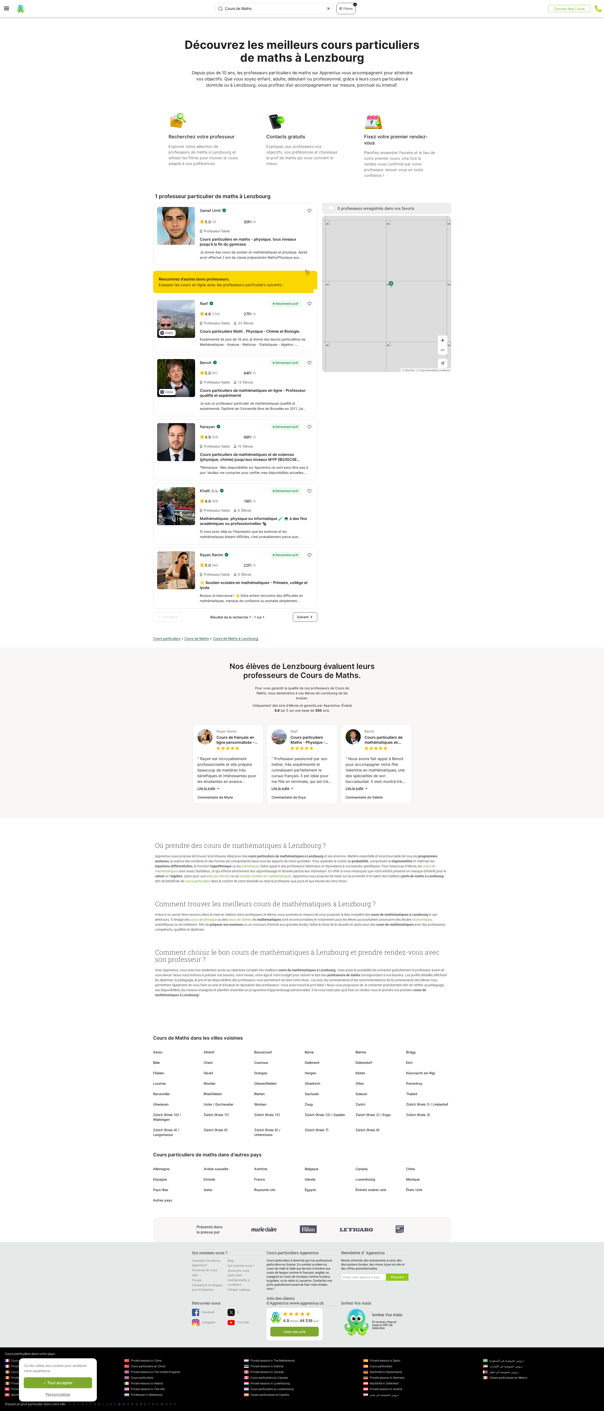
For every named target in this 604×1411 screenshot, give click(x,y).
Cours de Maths (196, 638)
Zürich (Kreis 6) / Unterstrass (267, 1132)
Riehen (259, 1094)
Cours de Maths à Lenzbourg (235, 638)
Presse (196, 1280)
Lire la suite (206, 788)
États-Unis (414, 1190)
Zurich (360, 1104)
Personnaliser (58, 1394)
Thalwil (411, 1094)
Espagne (160, 1179)
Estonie (209, 1179)
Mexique (413, 1179)
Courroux (261, 1063)
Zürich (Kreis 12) (267, 1115)
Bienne (361, 1052)
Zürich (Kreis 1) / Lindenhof (427, 1104)
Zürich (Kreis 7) (316, 1130)
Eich (409, 1063)
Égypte (310, 1190)
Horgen (310, 1073)
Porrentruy (414, 1083)
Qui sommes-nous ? (241, 1265)
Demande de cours (204, 1270)
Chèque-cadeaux (239, 1289)
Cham (208, 1063)
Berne (309, 1052)
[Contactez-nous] (598, 8)
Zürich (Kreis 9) (367, 1130)
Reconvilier (161, 1094)
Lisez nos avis (294, 1332)
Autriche (260, 1169)
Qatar (208, 1190)
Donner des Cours (569, 8)
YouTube (243, 1322)
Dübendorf (364, 1063)
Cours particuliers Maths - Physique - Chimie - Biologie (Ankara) (307, 740)
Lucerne (159, 1083)
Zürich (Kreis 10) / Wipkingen (167, 1117)
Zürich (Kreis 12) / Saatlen (325, 1115)
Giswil (208, 1073)
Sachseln (312, 1094)
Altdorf (209, 1052)
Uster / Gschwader (218, 1104)
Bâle (156, 1063)
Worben (260, 1104)
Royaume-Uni (264, 1190)
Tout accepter (59, 1382)
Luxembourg (365, 1179)
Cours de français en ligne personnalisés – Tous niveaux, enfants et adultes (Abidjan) (236, 740)
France (259, 1179)
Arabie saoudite (216, 1169)
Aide (195, 1275)
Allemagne (161, 1169)
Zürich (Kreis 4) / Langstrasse (166, 1132)
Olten (360, 1083)
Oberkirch (312, 1083)
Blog (231, 1260)
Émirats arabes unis (371, 1190)
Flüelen (158, 1073)
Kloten (360, 1073)
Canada (362, 1169)
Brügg (411, 1052)
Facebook (208, 1312)
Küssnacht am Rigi (420, 1073)
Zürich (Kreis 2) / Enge (373, 1115)
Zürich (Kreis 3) (418, 1115)
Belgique (311, 1169)
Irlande (310, 1179)
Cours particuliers (166, 638)
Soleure (361, 1094)
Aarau (157, 1052)
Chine (410, 1169)
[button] (167, 333)
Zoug (309, 1104)
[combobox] (274, 8)
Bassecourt (263, 1052)
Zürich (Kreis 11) (216, 1115)
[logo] (21, 8)
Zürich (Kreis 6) (216, 1130)
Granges (260, 1073)
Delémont (312, 1063)
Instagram (208, 1322)
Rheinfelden (213, 1094)
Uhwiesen (161, 1104)
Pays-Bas (160, 1190)
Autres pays (162, 1200)
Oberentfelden (265, 1083)
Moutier (209, 1083)
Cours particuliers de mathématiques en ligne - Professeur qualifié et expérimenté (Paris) (385, 740)
